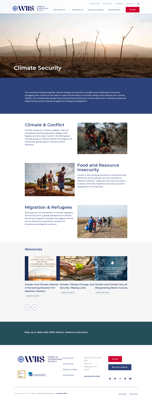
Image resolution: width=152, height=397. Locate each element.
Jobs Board (119, 3)
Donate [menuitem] (133, 10)
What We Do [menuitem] (77, 10)
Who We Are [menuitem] (59, 10)
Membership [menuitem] (114, 10)
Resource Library (70, 369)
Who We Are (68, 358)
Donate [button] (115, 359)
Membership (68, 375)
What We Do (68, 364)
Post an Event (107, 3)
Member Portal (94, 3)
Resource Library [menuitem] (95, 10)
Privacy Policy (133, 394)
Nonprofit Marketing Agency (45, 393)
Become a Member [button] (120, 367)
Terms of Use (122, 394)
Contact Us (130, 3)
